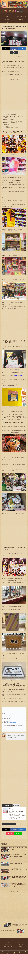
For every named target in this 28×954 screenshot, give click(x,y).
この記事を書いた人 (8, 805)
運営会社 (20, 946)
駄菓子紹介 (7, 942)
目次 (12, 112)
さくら (7, 126)
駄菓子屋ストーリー (20, 942)
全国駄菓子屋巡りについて (7, 946)
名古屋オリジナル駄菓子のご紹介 (10, 119)
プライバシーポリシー (7, 944)
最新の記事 (17, 805)
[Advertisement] (14, 95)
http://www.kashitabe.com (11, 722)
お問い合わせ (20, 944)
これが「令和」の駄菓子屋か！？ (10, 114)
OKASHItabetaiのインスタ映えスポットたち (13, 121)
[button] (14, 52)
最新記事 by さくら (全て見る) (12, 127)
